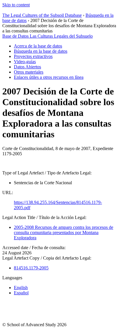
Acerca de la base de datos (38, 45)
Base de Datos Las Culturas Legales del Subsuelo (47, 36)
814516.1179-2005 (31, 267)
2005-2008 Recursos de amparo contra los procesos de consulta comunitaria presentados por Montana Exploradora (63, 232)
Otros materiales (28, 72)
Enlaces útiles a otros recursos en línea (48, 77)
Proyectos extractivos (33, 56)
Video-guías (25, 61)
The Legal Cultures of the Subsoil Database (42, 15)
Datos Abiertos (27, 66)
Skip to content (16, 4)
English (21, 287)
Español (21, 292)
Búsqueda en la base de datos (40, 51)
